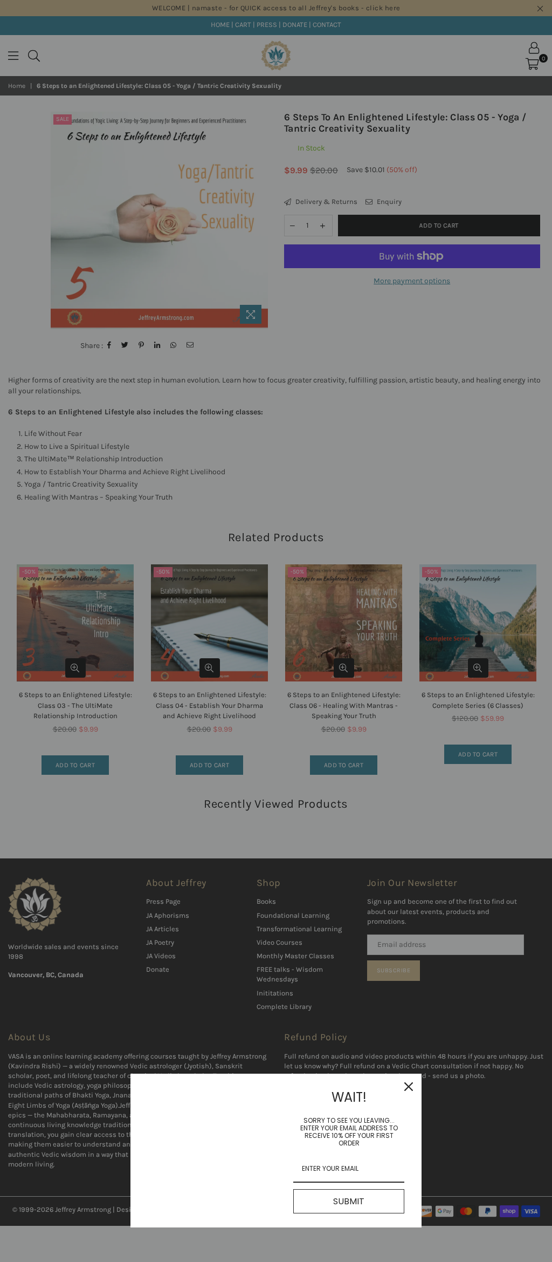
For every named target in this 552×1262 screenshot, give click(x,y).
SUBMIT (348, 1201)
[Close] (409, 1087)
